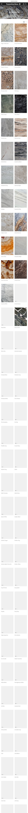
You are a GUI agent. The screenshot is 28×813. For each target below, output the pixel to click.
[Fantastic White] (7, 387)
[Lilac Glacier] (7, 766)
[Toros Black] (21, 104)
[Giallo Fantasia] (7, 482)
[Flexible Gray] (7, 435)
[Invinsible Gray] (21, 719)
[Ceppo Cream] (7, 222)
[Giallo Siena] (21, 482)
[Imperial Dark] (21, 695)
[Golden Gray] (21, 529)
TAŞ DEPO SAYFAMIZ (14, 1)
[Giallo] (21, 458)
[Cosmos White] (7, 293)
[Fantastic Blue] (7, 364)
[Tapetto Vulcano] (7, 56)
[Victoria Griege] (21, 175)
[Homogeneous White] (21, 671)
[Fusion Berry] (21, 435)
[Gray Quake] (21, 577)
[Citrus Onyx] (7, 246)
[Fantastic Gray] (21, 364)
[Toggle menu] (1, 4)
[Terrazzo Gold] (7, 80)
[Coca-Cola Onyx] (7, 269)
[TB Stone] (13, 4)
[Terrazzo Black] (21, 56)
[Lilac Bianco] (21, 742)
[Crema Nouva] (21, 293)
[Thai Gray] (21, 80)
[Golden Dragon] (7, 529)
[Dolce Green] (21, 317)
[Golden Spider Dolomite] (7, 553)
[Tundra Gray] (7, 127)
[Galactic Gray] (7, 458)
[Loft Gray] (21, 790)
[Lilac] (7, 742)
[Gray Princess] (7, 577)
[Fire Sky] (21, 411)
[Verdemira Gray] (7, 175)
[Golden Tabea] (21, 553)
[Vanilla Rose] (7, 151)
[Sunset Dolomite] (21, 33)
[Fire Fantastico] (7, 411)
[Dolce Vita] (7, 340)
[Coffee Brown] (21, 269)
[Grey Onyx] (21, 600)
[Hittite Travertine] (21, 648)
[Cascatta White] (21, 198)
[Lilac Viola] (7, 790)
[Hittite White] (7, 671)
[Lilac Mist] (21, 766)
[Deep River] (7, 317)
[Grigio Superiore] (7, 624)
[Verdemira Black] (21, 151)
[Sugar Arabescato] (7, 33)
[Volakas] (7, 198)
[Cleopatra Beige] (21, 246)
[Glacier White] (7, 506)
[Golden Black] (21, 506)
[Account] (23, 4)
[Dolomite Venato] (21, 340)
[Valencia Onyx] (21, 127)
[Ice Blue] (7, 695)
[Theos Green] (7, 104)
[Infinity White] (7, 719)
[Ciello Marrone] (21, 222)
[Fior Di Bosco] (21, 387)
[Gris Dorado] (7, 648)
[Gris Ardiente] (21, 624)
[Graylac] (7, 600)
